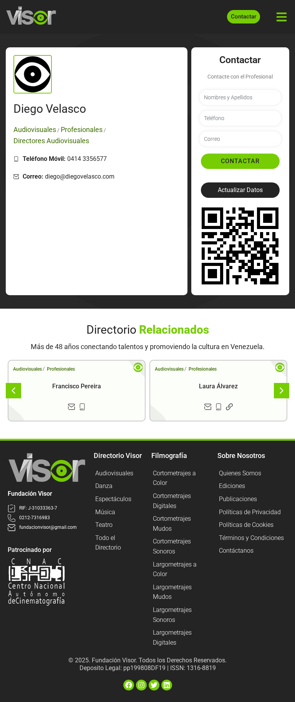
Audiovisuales (27, 369)
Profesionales (61, 369)
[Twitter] (154, 685)
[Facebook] (128, 685)
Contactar (240, 161)
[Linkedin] (166, 685)
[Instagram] (141, 685)
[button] (240, 190)
